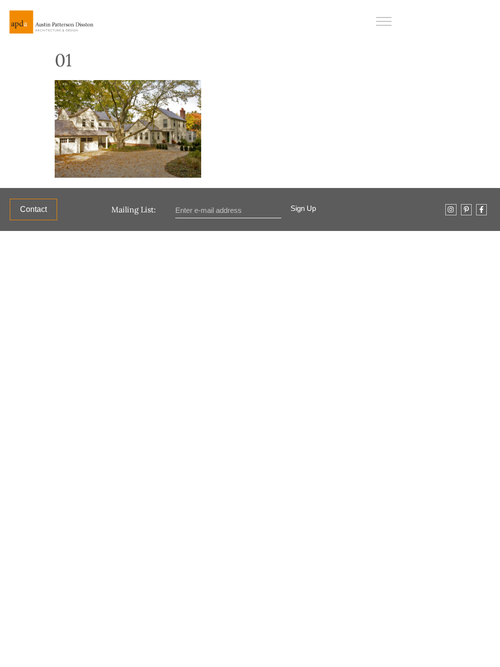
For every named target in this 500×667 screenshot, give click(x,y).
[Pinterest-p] (466, 209)
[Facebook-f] (481, 209)
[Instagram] (450, 209)
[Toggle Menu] (384, 21)
